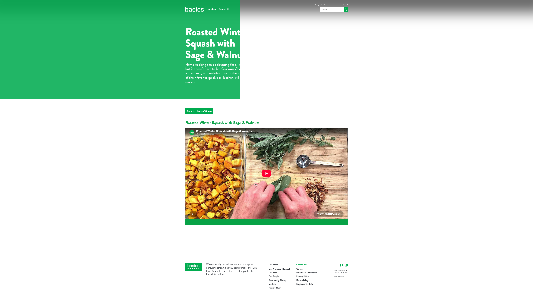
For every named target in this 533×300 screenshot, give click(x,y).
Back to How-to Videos (199, 111)
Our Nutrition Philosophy (280, 268)
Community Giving (277, 280)
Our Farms (273, 272)
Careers (299, 268)
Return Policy (302, 280)
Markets (212, 9)
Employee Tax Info (304, 284)
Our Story (273, 264)
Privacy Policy (302, 276)
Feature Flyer (275, 287)
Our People (274, 276)
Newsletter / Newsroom (307, 272)
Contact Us (224, 9)
